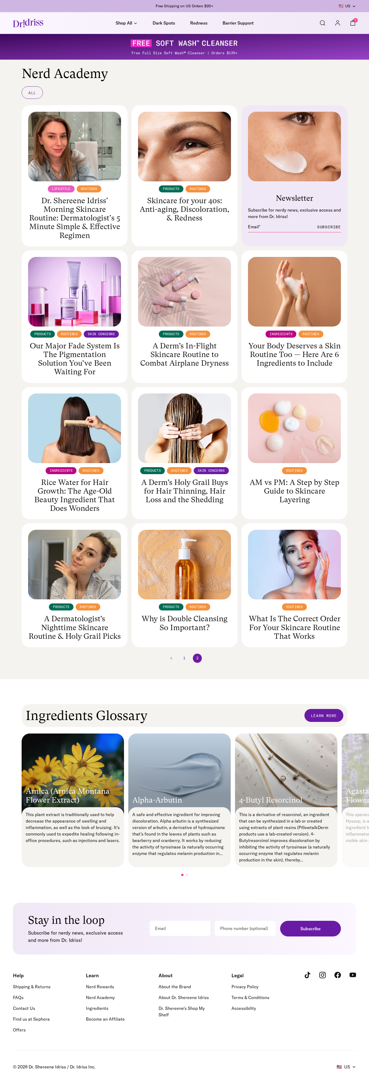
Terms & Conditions (250, 997)
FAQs (18, 997)
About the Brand (175, 986)
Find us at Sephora (31, 1019)
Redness (198, 23)
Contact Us (24, 1008)
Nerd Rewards (100, 986)
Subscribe (310, 928)
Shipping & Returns (32, 986)
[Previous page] (171, 658)
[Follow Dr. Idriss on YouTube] (353, 975)
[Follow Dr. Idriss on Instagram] (322, 975)
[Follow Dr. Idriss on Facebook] (337, 975)
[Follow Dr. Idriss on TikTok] (307, 975)
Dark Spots (164, 23)
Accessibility (244, 1008)
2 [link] (197, 658)
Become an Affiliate (105, 1019)
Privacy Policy (245, 986)
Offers (19, 1030)
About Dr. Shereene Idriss (184, 997)
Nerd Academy (100, 997)
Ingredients (97, 1008)
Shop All (124, 23)
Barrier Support (238, 23)
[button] (182, 875)
